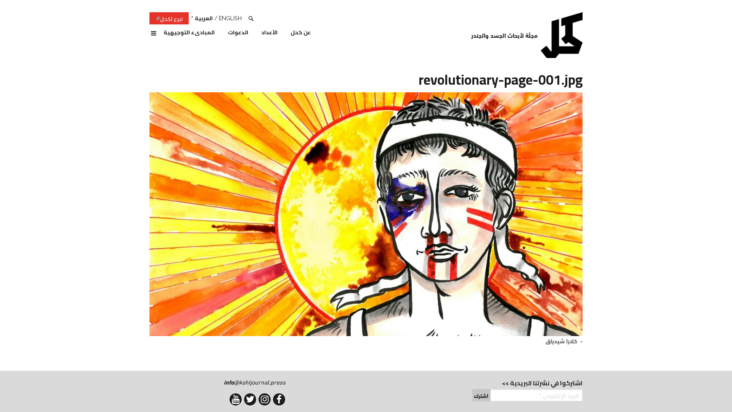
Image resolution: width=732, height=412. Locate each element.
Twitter (250, 399)
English (230, 18)
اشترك (481, 396)
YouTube (235, 399)
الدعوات (238, 33)
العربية (204, 18)
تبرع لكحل (166, 18)
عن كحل (301, 33)
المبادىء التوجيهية (189, 33)
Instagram (264, 399)
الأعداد (269, 33)
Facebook (279, 399)
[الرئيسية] (562, 35)
